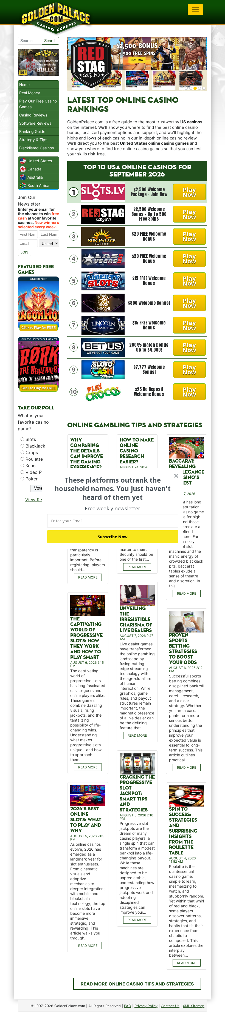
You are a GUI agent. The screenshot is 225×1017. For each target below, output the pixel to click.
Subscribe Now (113, 536)
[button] (112, 489)
